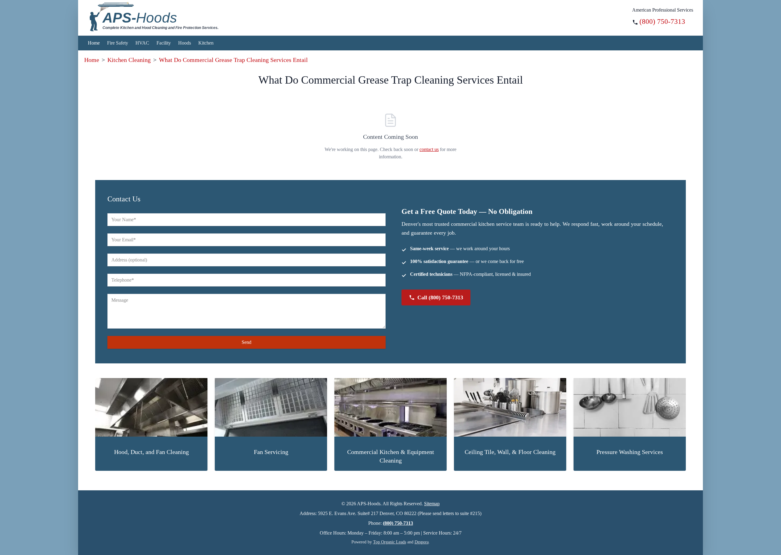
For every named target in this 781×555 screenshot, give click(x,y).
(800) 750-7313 (662, 21)
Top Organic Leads (389, 542)
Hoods (184, 42)
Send (246, 342)
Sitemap (432, 503)
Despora (422, 542)
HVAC (142, 42)
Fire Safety (117, 42)
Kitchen (206, 42)
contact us (429, 149)
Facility (164, 42)
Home (94, 42)
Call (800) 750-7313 (440, 297)
